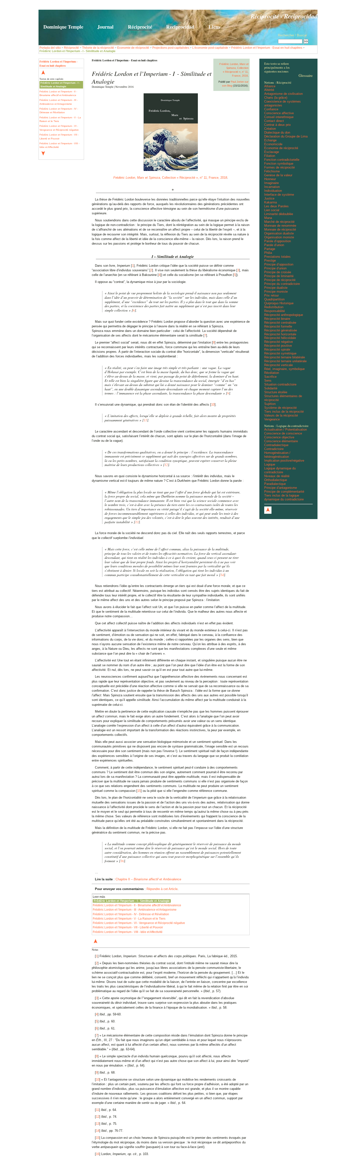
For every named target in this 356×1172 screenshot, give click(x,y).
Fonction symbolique (278, 163)
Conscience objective (279, 437)
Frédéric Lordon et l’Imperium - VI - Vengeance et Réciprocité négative (59, 128)
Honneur (270, 179)
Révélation (271, 373)
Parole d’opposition (277, 241)
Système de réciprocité (280, 407)
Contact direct (274, 121)
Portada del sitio (50, 47)
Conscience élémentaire (281, 441)
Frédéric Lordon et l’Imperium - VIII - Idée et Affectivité (59, 145)
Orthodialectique (275, 480)
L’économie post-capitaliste (210, 47)
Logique (269, 464)
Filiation (269, 156)
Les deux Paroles (276, 206)
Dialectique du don (277, 132)
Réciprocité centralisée (280, 322)
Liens (214, 26)
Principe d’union (275, 268)
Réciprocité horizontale (280, 334)
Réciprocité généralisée (280, 330)
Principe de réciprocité (279, 280)
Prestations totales (277, 256)
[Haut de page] (267, 510)
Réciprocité (140, 26)
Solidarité (270, 388)
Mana (268, 218)
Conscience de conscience (283, 433)
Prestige (270, 260)
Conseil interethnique (279, 117)
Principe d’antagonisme (280, 488)
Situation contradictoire (280, 384)
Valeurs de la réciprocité (281, 415)
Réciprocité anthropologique (283, 315)
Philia (268, 253)
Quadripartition (274, 299)
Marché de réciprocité (279, 222)
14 (222, 574)
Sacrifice (270, 376)
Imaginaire (271, 183)
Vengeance (272, 419)
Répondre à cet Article (162, 889)
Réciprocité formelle (278, 326)
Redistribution (273, 307)
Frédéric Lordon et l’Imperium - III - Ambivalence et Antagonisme (58, 102)
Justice (269, 198)
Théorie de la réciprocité (98, 47)
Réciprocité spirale (277, 349)
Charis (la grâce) (275, 97)
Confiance (271, 109)
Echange (270, 140)
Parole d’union (274, 245)
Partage (269, 249)
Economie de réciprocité (133, 47)
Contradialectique (276, 445)
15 (139, 791)
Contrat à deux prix (277, 125)
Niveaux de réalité (276, 476)
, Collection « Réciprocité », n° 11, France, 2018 (170, 177)
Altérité (269, 90)
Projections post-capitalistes (170, 47)
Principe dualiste (275, 287)
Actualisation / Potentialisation (285, 429)
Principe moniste (276, 291)
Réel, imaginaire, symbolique (284, 369)
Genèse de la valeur (278, 175)
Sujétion (270, 404)
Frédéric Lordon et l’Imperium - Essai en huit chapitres (266, 47)
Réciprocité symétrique (280, 353)
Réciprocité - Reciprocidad (284, 16)
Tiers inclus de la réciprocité (284, 411)
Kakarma (270, 202)
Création (270, 128)
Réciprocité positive (278, 345)
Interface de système (279, 194)
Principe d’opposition (278, 264)
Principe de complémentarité (284, 491)
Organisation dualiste (279, 233)
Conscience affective (279, 113)
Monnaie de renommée (280, 225)
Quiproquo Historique (279, 303)
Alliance (269, 86)
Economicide (273, 144)
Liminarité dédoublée (278, 214)
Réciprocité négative (278, 342)
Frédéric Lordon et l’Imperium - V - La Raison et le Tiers (60, 119)
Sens (267, 380)
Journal (105, 26)
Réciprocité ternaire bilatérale (284, 357)
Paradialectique (275, 484)
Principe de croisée (277, 272)
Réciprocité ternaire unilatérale (285, 361)
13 (137, 522)
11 (145, 420)
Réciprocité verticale (278, 365)
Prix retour (271, 295)
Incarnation (272, 187)
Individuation (273, 191)
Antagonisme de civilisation (283, 94)
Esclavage (271, 152)
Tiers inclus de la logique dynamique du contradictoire (284, 497)
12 (166, 464)
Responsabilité (274, 311)
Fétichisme (272, 171)
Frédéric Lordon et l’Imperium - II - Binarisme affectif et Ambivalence (58, 93)
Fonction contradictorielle (281, 159)
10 (213, 404)
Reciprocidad (180, 26)
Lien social (271, 210)
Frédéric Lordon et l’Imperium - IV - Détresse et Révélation (58, 110)
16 (122, 861)
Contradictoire (274, 449)
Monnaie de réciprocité (280, 229)
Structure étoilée (275, 392)
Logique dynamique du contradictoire (280, 470)
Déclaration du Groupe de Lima (286, 136)
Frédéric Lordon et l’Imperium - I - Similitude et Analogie (60, 84)
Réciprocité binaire (277, 319)
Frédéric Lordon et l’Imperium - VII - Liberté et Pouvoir (59, 136)
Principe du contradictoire (282, 284)
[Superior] (43, 73)
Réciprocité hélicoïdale (280, 338)
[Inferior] (43, 154)
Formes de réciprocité (279, 167)
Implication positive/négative (284, 460)
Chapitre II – (148, 879)
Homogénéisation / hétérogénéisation (277, 454)
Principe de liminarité (279, 276)
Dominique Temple (63, 26)
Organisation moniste (279, 237)
